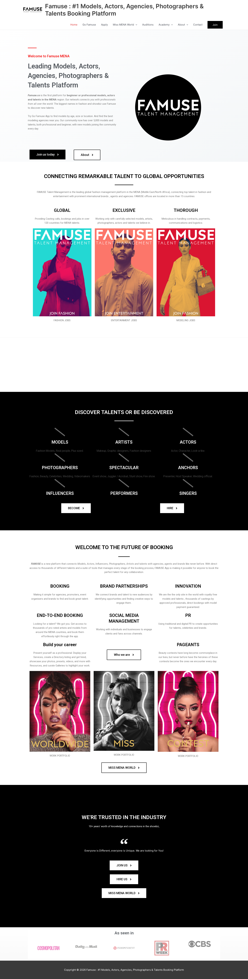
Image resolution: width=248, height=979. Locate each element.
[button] (135, 25)
